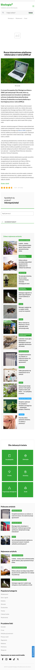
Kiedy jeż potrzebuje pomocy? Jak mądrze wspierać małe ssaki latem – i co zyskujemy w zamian (25, 389)
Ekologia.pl (11, 18)
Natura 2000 (22, 130)
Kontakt (3, 627)
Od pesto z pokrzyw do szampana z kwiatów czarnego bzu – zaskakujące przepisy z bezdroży (25, 405)
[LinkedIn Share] (21, 202)
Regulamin (4, 640)
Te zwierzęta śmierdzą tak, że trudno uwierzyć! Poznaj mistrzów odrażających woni (25, 279)
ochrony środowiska (7, 97)
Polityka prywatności (7, 633)
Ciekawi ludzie (5, 614)
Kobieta (3, 601)
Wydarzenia (4, 617)
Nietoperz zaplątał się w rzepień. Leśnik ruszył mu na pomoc (25, 309)
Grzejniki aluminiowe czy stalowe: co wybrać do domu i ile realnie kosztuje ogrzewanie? (25, 358)
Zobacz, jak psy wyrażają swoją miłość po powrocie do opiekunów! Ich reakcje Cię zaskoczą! (25, 263)
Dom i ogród (4, 597)
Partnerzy (4, 647)
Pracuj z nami (4, 637)
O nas (2, 630)
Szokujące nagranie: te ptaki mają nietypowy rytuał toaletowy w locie (25, 295)
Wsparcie (3, 650)
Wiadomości (19, 18)
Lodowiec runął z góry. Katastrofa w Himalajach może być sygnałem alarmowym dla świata (25, 342)
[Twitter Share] (26, 197)
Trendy (3, 611)
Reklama (3, 643)
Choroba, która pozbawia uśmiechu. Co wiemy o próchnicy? (24, 420)
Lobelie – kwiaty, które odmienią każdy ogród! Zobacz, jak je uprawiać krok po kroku (25, 247)
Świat (25, 18)
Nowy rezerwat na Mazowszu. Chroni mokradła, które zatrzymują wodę (24, 325)
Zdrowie (3, 604)
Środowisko (4, 607)
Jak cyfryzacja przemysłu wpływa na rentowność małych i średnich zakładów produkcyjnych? (22, 542)
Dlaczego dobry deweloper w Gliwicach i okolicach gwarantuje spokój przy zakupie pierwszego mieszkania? (21, 528)
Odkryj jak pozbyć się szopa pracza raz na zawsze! (25, 372)
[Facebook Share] (21, 197)
